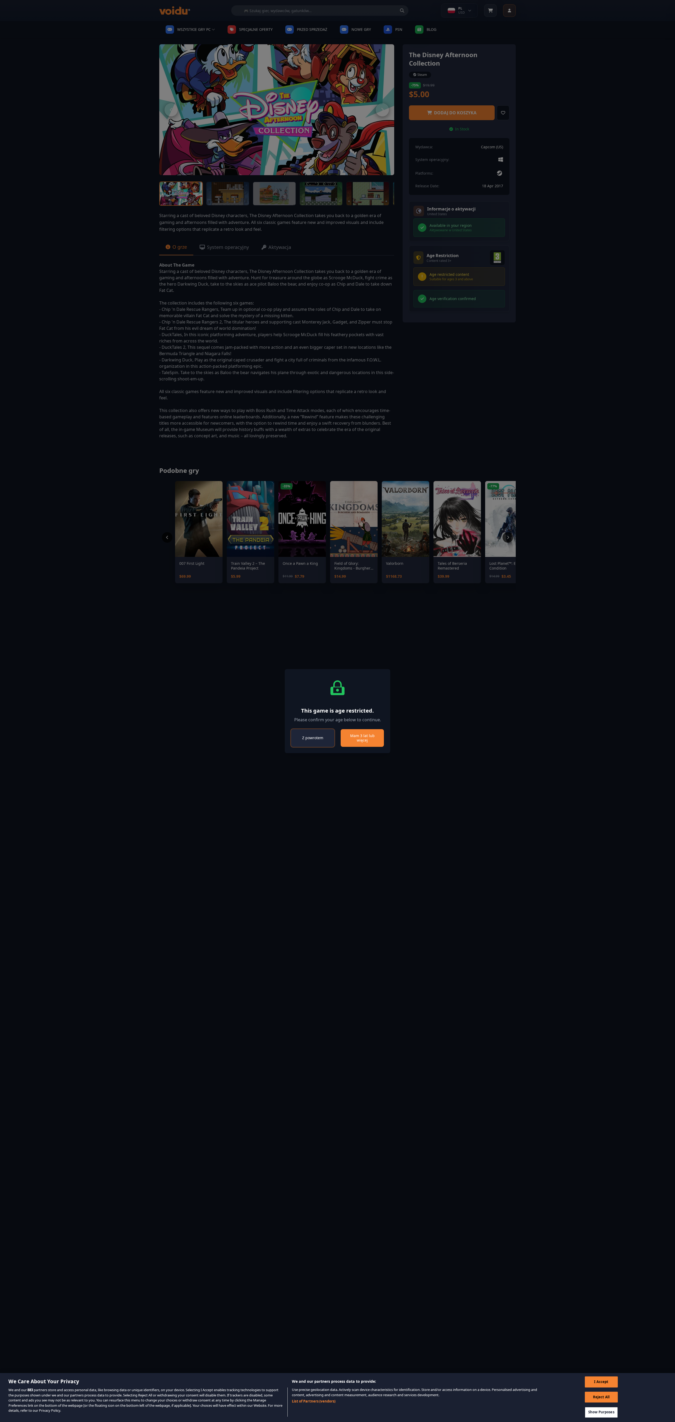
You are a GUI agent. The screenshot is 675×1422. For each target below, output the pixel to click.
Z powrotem (312, 737)
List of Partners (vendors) (313, 1401)
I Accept (601, 1381)
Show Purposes (601, 1412)
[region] (337, 1397)
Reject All (601, 1397)
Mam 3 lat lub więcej (362, 738)
